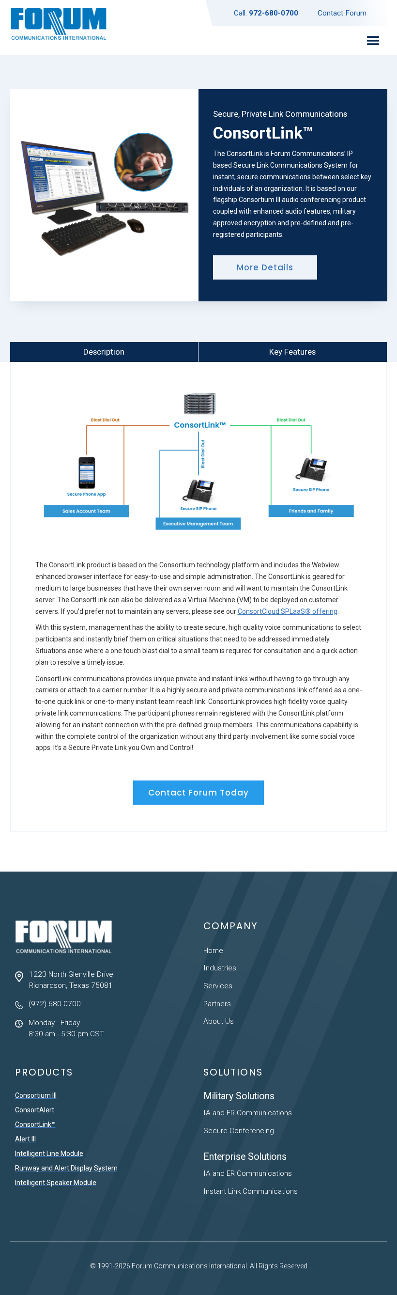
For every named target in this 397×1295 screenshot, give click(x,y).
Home (213, 950)
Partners (217, 1003)
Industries (219, 968)
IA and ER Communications (247, 1112)
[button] (372, 40)
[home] (58, 27)
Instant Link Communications (250, 1191)
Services (217, 986)
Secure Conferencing (238, 1130)
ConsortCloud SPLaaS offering (287, 611)
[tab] (104, 352)
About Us (218, 1021)
